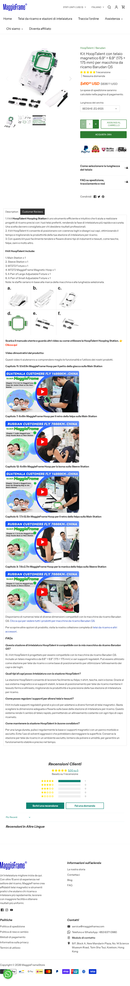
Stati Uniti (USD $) (73, 7)
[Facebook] (2, 909)
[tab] (11, 211)
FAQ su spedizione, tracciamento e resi (92, 182)
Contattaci (73, 874)
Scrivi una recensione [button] (45, 805)
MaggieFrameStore (33, 964)
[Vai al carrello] (123, 7)
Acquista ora (103, 134)
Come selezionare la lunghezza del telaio (100, 167)
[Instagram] (6, 909)
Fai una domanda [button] (85, 805)
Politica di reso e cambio (14, 931)
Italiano (96, 7)
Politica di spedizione (12, 926)
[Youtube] (11, 909)
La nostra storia (76, 869)
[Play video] (42, 392)
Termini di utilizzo (10, 947)
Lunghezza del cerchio (92, 102)
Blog (69, 880)
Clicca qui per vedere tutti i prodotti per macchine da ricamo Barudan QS (52, 620)
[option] (38, 78)
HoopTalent (87, 47)
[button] (88, 72)
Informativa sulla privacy (14, 942)
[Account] (116, 7)
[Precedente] (11, 78)
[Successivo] (66, 78)
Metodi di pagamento (12, 937)
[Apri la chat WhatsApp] (8, 974)
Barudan (101, 47)
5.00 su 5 (73, 770)
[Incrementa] (96, 124)
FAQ (69, 885)
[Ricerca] (109, 7)
